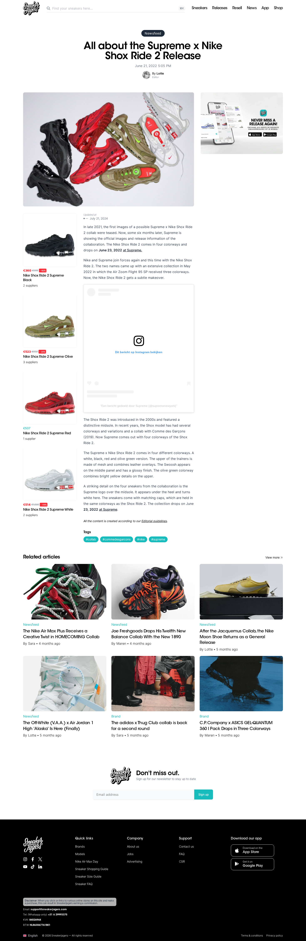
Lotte (209, 649)
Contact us (186, 846)
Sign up (203, 794)
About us (133, 846)
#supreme (158, 539)
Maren (121, 643)
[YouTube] (25, 867)
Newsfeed (153, 33)
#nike (141, 539)
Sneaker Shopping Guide (91, 869)
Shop (278, 8)
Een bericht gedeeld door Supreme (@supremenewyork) (138, 405)
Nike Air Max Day (86, 861)
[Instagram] (25, 859)
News (251, 8)
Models (80, 854)
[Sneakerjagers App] (242, 123)
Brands (80, 846)
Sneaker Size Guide (88, 876)
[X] (40, 859)
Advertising (134, 861)
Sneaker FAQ (84, 884)
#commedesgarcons (117, 539)
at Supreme (108, 509)
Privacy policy (274, 935)
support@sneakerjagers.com (49, 909)
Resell (237, 8)
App (265, 8)
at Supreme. (132, 250)
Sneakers (199, 8)
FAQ (182, 854)
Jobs (130, 854)
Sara (31, 643)
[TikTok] (33, 867)
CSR (182, 861)
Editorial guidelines (154, 521)
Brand (116, 716)
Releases (219, 8)
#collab (91, 539)
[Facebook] (33, 859)
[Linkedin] (40, 867)
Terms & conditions (252, 935)
